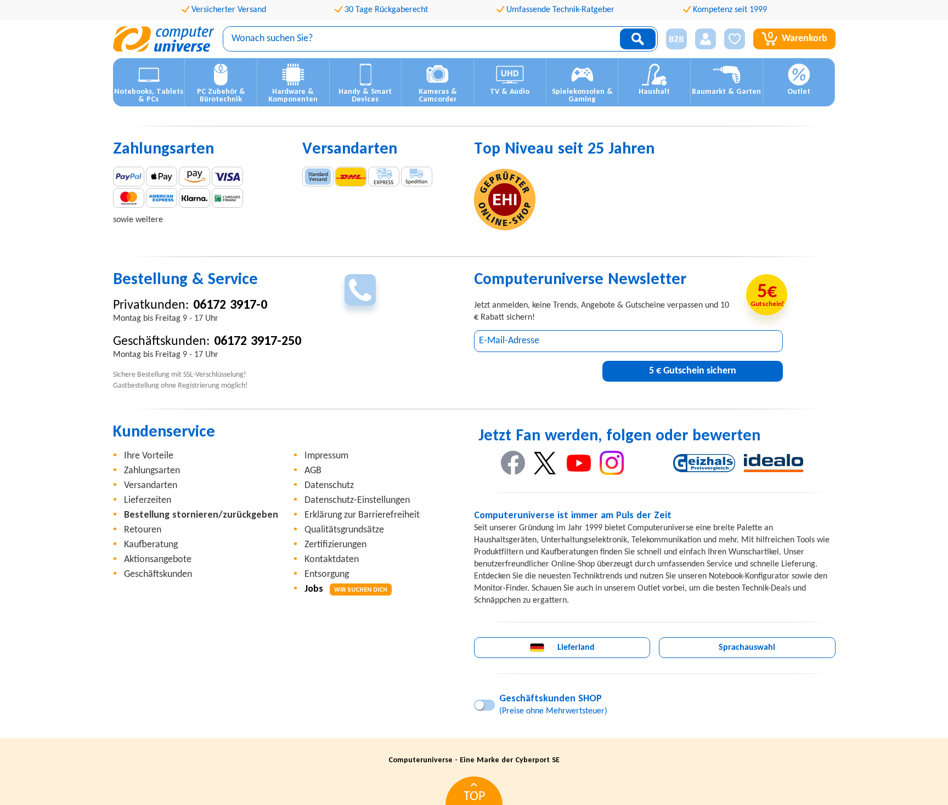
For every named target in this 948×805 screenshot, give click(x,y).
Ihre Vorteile (148, 456)
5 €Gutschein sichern (692, 371)
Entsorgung (326, 574)
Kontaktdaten (331, 559)
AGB (312, 471)
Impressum (326, 456)
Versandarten (150, 485)
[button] (672, 39)
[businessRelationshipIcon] (676, 39)
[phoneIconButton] (360, 289)
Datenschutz (329, 485)
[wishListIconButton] (734, 39)
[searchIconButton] (638, 39)
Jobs (345, 589)
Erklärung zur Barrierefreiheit (362, 515)
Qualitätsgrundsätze (344, 530)
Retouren (142, 530)
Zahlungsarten (152, 471)
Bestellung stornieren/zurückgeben (201, 515)
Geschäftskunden (158, 574)
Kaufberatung (151, 545)
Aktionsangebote (157, 559)
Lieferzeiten (147, 500)
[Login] (705, 39)
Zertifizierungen (335, 545)
